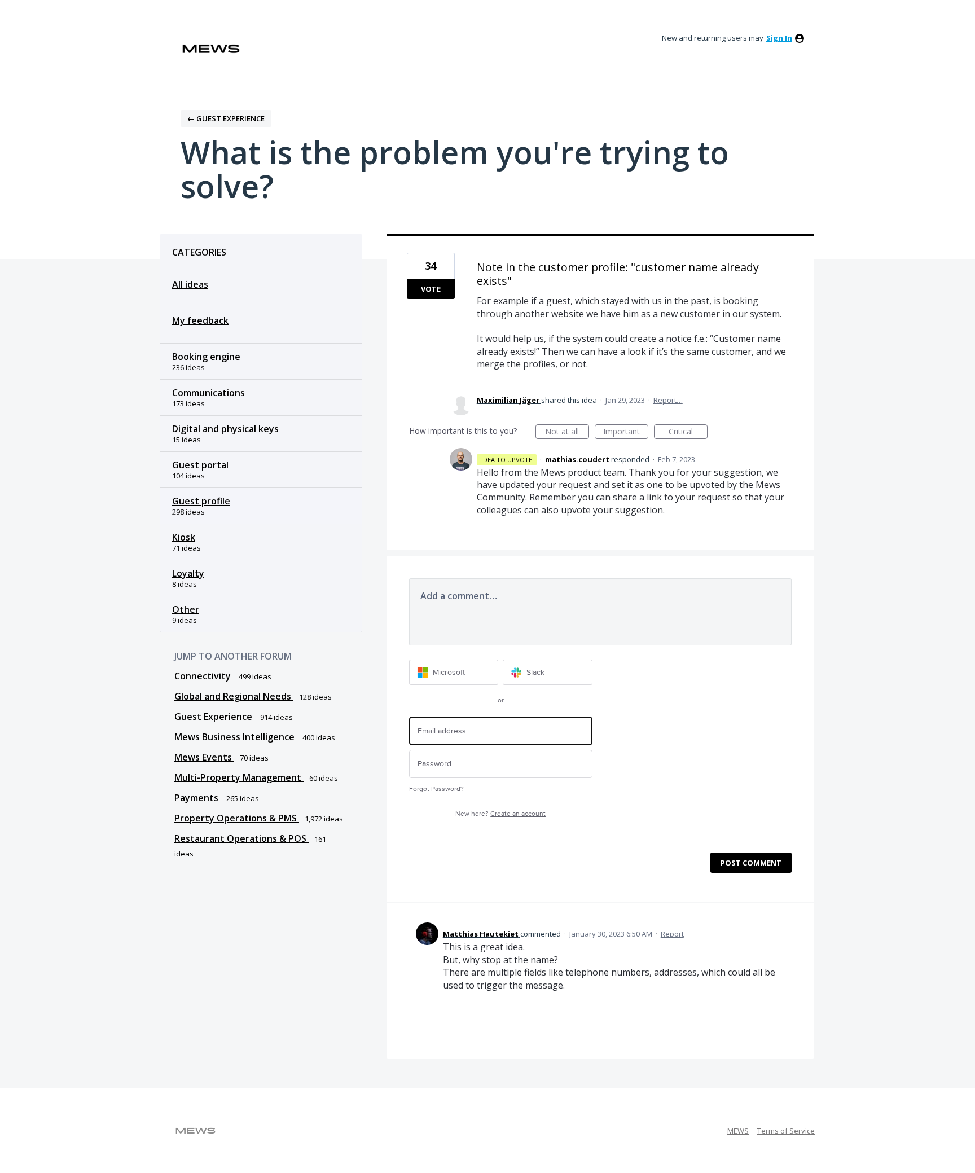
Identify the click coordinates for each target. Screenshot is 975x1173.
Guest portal (200, 465)
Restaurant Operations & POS (241, 838)
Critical (688, 432)
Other (185, 609)
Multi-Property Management (239, 777)
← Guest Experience (226, 118)
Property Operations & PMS (236, 818)
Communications (208, 392)
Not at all (567, 432)
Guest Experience (214, 716)
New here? (500, 814)
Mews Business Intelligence (235, 737)
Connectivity (203, 676)
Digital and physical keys (225, 429)
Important (625, 432)
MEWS (738, 1131)
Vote (431, 289)
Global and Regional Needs (233, 696)
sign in (779, 38)
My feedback (200, 320)
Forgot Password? (436, 789)
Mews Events (204, 757)
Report (672, 934)
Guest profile (201, 501)
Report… (668, 400)
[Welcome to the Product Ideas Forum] (211, 48)
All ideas (190, 284)
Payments (197, 798)
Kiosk (183, 537)
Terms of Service (786, 1131)
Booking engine (206, 356)
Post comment (751, 863)
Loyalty (188, 573)
